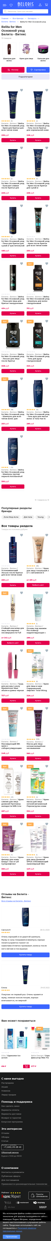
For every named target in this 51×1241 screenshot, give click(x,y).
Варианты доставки (11, 1114)
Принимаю (11, 1237)
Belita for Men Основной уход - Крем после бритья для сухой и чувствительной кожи (38, 186)
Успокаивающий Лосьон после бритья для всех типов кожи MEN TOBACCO (12, 573)
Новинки (5, 1091)
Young (40, 517)
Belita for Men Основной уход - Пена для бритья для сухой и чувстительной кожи (12, 243)
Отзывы (5, 1133)
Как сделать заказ (10, 1106)
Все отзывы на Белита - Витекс (16, 901)
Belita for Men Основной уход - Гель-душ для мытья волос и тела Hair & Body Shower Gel (38, 416)
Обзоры (5, 1137)
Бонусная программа (12, 1122)
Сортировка (40, 70)
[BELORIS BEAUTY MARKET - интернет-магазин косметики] (25, 5)
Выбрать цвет (38, 585)
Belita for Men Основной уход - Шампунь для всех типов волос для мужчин (12, 416)
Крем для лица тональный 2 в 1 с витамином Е (38, 571)
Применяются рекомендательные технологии (24, 1184)
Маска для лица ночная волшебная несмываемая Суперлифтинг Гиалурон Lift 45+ (36, 747)
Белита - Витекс (8, 22)
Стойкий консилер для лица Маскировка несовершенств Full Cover (12, 630)
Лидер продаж (8, 1095)
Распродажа (7, 1083)
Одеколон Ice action (10, 1057)
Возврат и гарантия (11, 1118)
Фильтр (14, 70)
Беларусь (32, 18)
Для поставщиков (10, 1180)
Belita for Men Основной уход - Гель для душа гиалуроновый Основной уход (38, 359)
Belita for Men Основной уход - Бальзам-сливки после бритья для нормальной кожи (12, 186)
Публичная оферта (10, 1176)
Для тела (28, 517)
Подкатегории (26, 77)
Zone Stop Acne (11, 517)
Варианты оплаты (10, 1110)
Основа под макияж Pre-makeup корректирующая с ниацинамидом (36, 630)
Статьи (4, 1141)
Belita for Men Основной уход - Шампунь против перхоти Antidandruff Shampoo (12, 474)
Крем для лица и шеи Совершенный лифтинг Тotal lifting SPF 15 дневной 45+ (38, 688)
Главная (4, 18)
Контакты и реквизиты (12, 1172)
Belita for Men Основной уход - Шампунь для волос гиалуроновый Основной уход (38, 301)
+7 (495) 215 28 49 (12, 1147)
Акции (4, 1087)
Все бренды (18, 18)
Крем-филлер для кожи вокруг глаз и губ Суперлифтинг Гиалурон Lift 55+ (12, 861)
